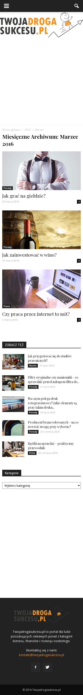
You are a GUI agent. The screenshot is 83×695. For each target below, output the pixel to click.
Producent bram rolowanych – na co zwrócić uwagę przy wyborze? (53, 424)
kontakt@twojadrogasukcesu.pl (41, 655)
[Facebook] (35, 667)
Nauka (33, 365)
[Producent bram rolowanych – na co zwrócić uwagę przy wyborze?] (13, 428)
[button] (77, 6)
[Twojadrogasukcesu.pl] (41, 25)
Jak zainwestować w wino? (29, 255)
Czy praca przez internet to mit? (36, 314)
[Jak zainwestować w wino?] (41, 229)
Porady (8, 188)
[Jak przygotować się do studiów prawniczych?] (13, 362)
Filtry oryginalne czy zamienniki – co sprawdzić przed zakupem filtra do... (53, 379)
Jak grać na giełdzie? (24, 196)
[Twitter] (47, 667)
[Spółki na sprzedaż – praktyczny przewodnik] (13, 449)
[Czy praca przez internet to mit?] (41, 289)
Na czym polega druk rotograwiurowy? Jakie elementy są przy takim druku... (52, 403)
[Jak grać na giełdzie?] (41, 170)
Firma (32, 452)
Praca (7, 306)
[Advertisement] (41, 81)
